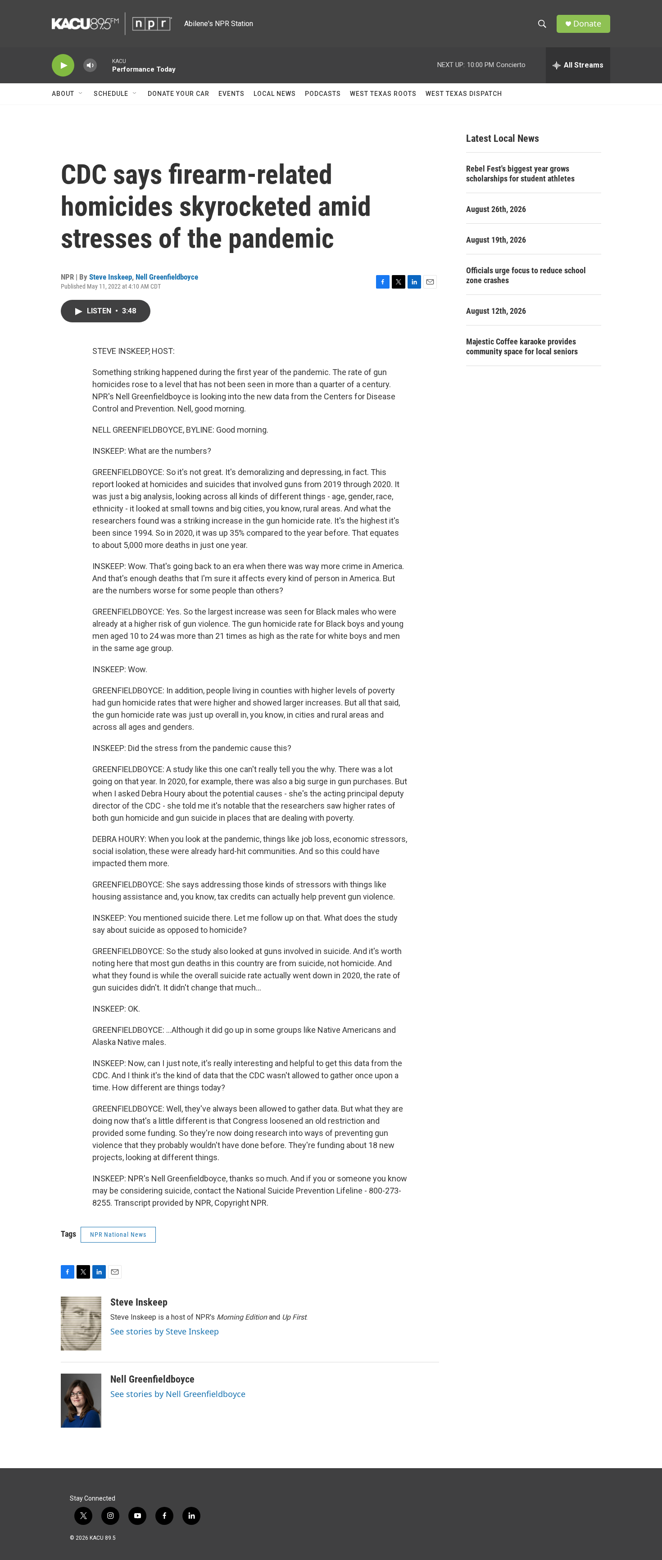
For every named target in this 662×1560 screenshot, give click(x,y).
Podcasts (323, 93)
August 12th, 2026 (496, 311)
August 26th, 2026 (496, 209)
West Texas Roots (383, 93)
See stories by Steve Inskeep (164, 1331)
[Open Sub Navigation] (81, 93)
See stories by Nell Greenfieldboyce (177, 1393)
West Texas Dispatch (464, 93)
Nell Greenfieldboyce (167, 276)
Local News (275, 93)
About (63, 93)
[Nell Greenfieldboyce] (81, 1401)
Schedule (111, 93)
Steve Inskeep (110, 276)
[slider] (104, 65)
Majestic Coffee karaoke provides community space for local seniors (522, 346)
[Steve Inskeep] (81, 1324)
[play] (63, 65)
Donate (587, 23)
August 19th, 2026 (496, 239)
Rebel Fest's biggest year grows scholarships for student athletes (520, 173)
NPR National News (118, 1234)
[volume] (90, 65)
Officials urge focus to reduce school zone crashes (526, 275)
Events (231, 93)
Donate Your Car (178, 93)
